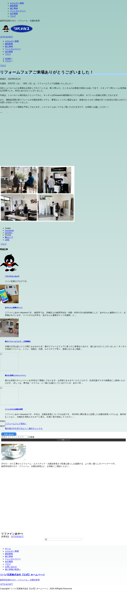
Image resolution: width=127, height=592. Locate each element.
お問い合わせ (11, 567)
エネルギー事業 (17, 3)
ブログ (13, 16)
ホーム (8, 549)
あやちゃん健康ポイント (14, 307)
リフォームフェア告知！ (16, 424)
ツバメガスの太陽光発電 (14, 409)
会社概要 (14, 13)
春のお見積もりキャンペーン (15, 375)
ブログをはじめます (12, 276)
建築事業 (14, 6)
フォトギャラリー (18, 11)
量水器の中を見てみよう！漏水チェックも (24, 428)
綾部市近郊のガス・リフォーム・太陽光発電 (20, 580)
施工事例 (14, 8)
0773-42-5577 (6, 37)
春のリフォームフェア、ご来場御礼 (18, 341)
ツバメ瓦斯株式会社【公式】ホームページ (22, 574)
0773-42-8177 (17, 537)
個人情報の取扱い (13, 569)
